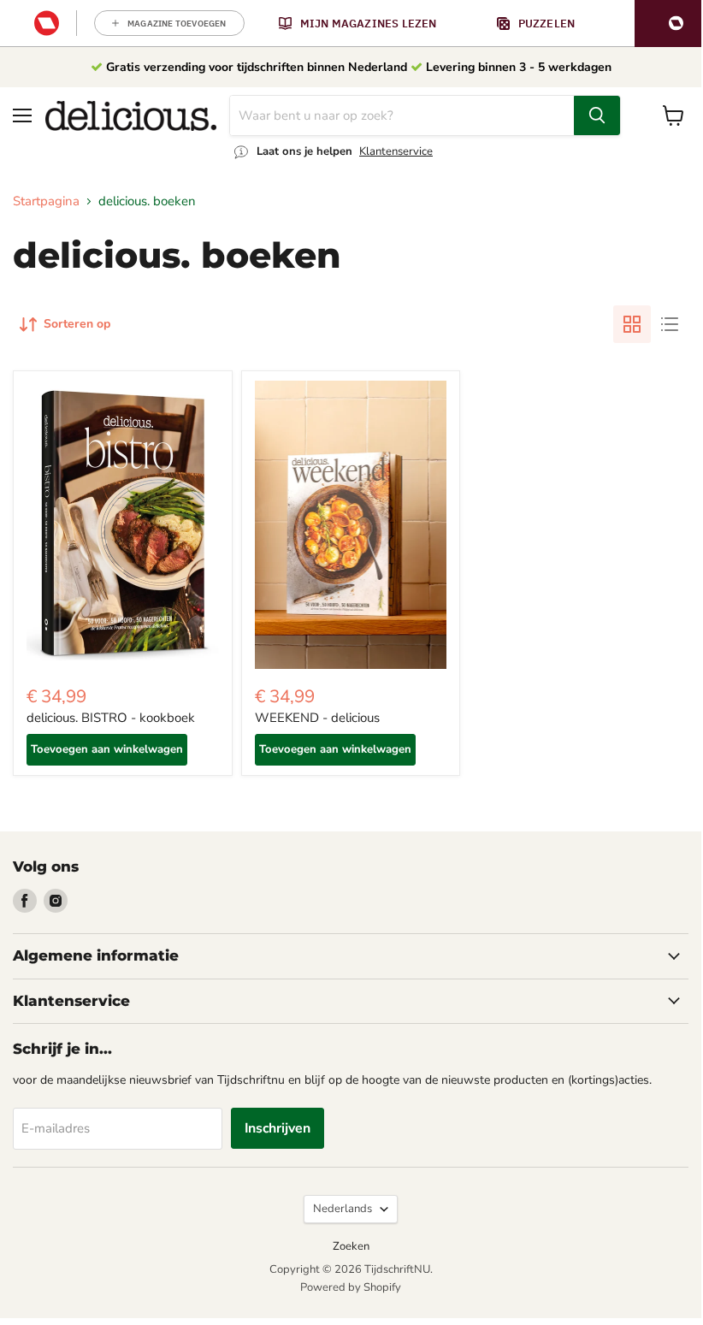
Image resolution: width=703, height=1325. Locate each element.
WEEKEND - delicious (317, 717)
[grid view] (632, 324)
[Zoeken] (597, 115)
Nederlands (342, 1208)
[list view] (669, 324)
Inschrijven (277, 1128)
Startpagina (46, 201)
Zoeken (351, 1246)
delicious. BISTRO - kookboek (111, 717)
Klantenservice (396, 151)
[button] (669, 23)
